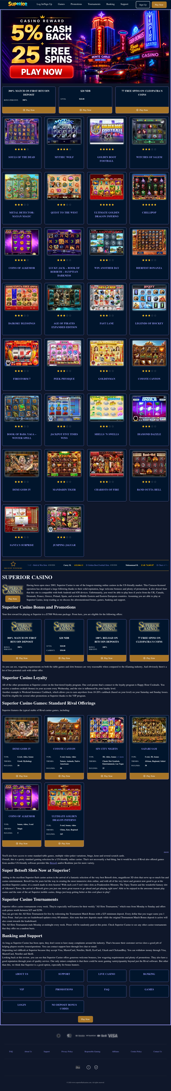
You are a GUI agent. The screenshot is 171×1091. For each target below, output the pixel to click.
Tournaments (94, 4)
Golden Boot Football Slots (78, 565)
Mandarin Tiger (64, 489)
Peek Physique (64, 379)
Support (124, 4)
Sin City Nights (107, 748)
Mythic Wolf (64, 157)
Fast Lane (107, 323)
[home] (17, 7)
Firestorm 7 (21, 379)
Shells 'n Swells (107, 434)
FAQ (106, 989)
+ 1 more (120, 756)
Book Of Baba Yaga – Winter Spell (21, 436)
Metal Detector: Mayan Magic (21, 214)
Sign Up (143, 4)
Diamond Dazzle (149, 434)
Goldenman (106, 379)
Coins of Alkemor (22, 268)
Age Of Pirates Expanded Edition (64, 325)
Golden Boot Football (106, 159)
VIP (22, 989)
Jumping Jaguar (64, 545)
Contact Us (157, 1051)
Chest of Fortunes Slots (148, 565)
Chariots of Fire (106, 489)
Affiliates (115, 1051)
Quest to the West (64, 212)
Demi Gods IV (22, 489)
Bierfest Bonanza (149, 268)
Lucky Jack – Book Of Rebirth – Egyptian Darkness (64, 271)
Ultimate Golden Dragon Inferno (106, 214)
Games (61, 4)
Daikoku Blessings (21, 323)
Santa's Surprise (22, 545)
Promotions (76, 4)
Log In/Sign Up (44, 4)
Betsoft (53, 862)
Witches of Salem (149, 157)
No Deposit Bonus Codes (64, 1006)
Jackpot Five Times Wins (64, 436)
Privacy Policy (67, 1051)
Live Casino (106, 974)
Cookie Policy (136, 1051)
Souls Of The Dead (22, 157)
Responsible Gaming (92, 1051)
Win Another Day (106, 268)
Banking (110, 4)
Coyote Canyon (149, 379)
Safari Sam (149, 748)
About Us (21, 974)
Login (22, 1005)
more (166, 851)
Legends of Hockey (149, 323)
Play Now (159, 4)
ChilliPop (149, 212)
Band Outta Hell (149, 489)
